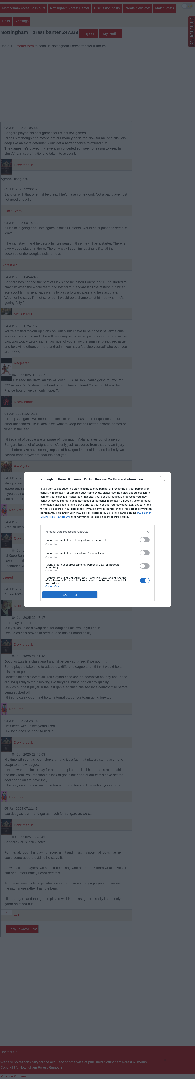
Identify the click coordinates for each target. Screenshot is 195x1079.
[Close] (163, 479)
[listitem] (97, 531)
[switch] (145, 539)
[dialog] (97, 539)
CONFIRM (70, 594)
